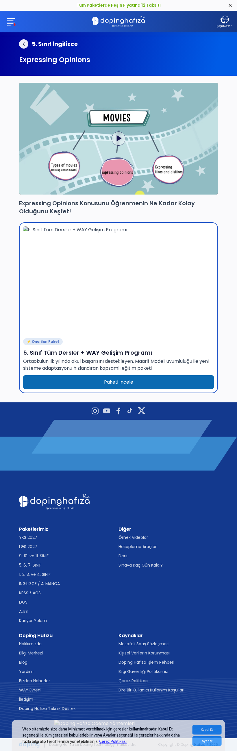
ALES (23, 611)
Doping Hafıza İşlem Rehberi (146, 662)
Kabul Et (207, 729)
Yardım (26, 671)
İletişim (26, 699)
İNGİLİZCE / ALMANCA (39, 584)
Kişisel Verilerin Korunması (144, 653)
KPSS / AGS (30, 593)
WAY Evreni (30, 690)
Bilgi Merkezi (31, 653)
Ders (122, 556)
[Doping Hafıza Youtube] (106, 411)
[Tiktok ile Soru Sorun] (129, 411)
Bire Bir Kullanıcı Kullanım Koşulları (151, 690)
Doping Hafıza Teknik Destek (47, 708)
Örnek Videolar (133, 537)
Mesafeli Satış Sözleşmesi (143, 644)
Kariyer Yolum (33, 621)
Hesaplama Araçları (138, 547)
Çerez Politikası (113, 741)
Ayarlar (207, 741)
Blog (23, 662)
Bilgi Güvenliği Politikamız (143, 671)
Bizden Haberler (34, 681)
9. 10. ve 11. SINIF (34, 556)
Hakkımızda (30, 644)
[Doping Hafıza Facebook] (118, 411)
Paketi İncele (118, 382)
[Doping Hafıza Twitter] (141, 411)
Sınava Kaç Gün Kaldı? (140, 565)
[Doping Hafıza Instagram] (95, 411)
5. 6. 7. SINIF (30, 565)
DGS (23, 602)
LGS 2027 (28, 547)
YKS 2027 (28, 537)
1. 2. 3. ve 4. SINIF (35, 574)
